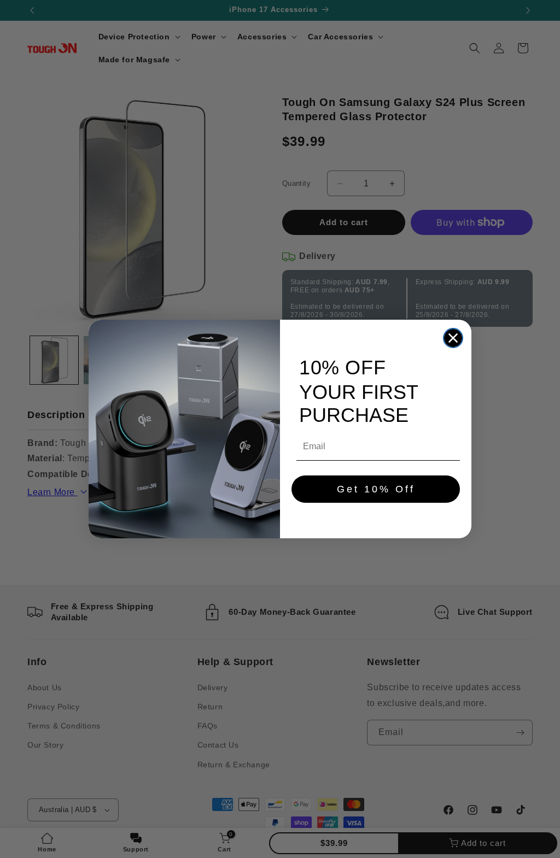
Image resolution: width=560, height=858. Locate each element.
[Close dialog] (453, 338)
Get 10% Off (376, 489)
